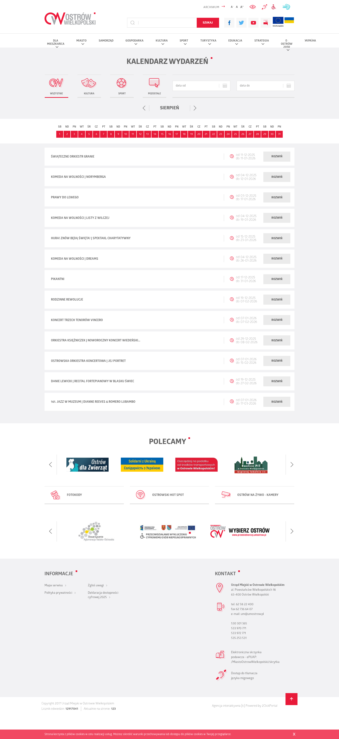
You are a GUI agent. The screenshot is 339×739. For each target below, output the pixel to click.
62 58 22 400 (244, 604)
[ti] (243, 706)
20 (198, 134)
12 (140, 134)
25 (235, 134)
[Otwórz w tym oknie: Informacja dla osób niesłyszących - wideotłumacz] (222, 680)
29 (264, 134)
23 (220, 134)
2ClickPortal (269, 706)
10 (125, 134)
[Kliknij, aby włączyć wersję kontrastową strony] (253, 7)
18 (184, 134)
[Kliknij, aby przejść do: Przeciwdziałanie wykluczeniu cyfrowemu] (275, 7)
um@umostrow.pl (252, 614)
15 (162, 134)
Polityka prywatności (58, 593)
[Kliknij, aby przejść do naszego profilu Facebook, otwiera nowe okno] (229, 23)
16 (169, 134)
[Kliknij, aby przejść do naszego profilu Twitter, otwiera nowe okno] (241, 23)
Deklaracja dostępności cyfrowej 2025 (103, 595)
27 (250, 134)
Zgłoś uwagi (96, 585)
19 (191, 134)
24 (228, 134)
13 (147, 134)
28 (257, 134)
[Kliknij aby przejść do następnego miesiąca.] (195, 108)
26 (242, 134)
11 (133, 134)
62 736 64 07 (244, 609)
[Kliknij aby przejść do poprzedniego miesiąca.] (144, 108)
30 (272, 134)
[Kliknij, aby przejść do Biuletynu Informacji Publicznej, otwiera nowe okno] (266, 23)
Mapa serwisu (54, 585)
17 (176, 134)
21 (206, 134)
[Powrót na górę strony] (291, 699)
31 (279, 134)
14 (155, 134)
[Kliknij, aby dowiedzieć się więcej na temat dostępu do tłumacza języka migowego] (265, 7)
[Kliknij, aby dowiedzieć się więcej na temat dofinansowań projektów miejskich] (278, 23)
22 (213, 134)
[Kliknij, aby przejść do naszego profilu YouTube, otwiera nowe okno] (253, 23)
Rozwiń (276, 156)
